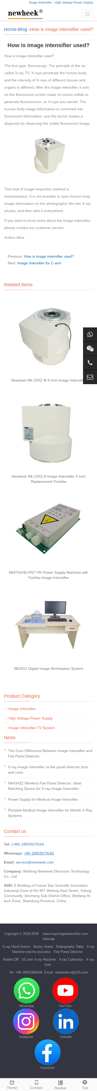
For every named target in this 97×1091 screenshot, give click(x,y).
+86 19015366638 (29, 972)
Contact (36, 1088)
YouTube (65, 1006)
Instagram (26, 1037)
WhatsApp (26, 1006)
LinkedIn (66, 1037)
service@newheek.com (35, 862)
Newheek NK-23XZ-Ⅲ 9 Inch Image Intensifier (48, 380)
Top (85, 1088)
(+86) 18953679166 (27, 844)
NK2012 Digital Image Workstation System (48, 668)
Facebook (48, 1068)
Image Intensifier (40, 2)
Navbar (60, 1088)
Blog (22, 29)
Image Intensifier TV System (32, 728)
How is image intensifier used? (49, 256)
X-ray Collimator (71, 959)
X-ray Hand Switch (16, 947)
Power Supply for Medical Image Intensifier (43, 799)
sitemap (49, 939)
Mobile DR (11, 959)
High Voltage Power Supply (74, 2)
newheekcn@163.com (71, 972)
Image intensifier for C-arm (39, 263)
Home (10, 29)
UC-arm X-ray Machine (39, 959)
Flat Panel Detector (68, 952)
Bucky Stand (43, 947)
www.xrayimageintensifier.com (65, 934)
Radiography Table (70, 947)
